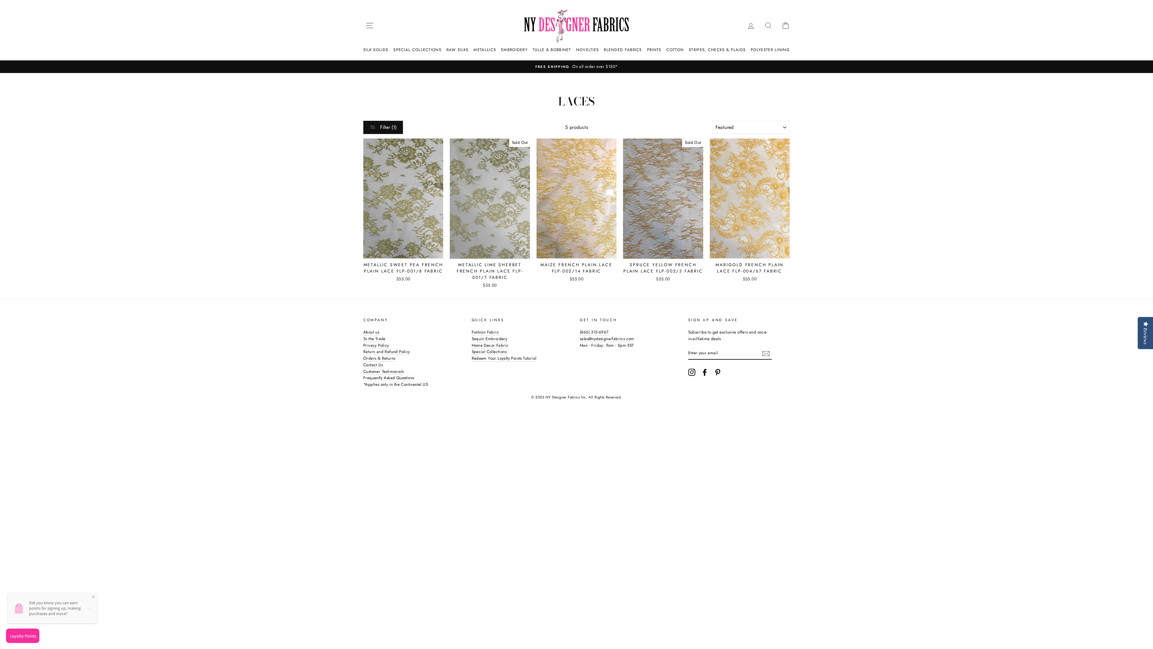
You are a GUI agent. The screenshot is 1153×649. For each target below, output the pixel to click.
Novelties (587, 50)
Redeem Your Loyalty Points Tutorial (504, 358)
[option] (576, 66)
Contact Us (373, 365)
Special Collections (417, 50)
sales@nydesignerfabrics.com (607, 339)
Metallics (485, 50)
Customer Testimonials (383, 371)
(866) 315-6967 (594, 332)
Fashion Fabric (485, 332)
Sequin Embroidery (489, 339)
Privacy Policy (376, 345)
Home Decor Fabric (490, 345)
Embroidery (514, 50)
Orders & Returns (379, 358)
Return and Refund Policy (386, 352)
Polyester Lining (770, 50)
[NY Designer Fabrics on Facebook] (704, 372)
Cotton (675, 50)
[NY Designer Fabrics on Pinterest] (717, 372)
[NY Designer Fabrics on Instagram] (691, 372)
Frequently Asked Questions (388, 378)
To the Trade (374, 339)
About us (371, 332)
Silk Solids (375, 50)
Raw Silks (457, 50)
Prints (654, 50)
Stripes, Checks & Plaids (717, 50)
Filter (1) (388, 127)
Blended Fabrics (623, 50)
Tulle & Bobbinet (552, 50)
